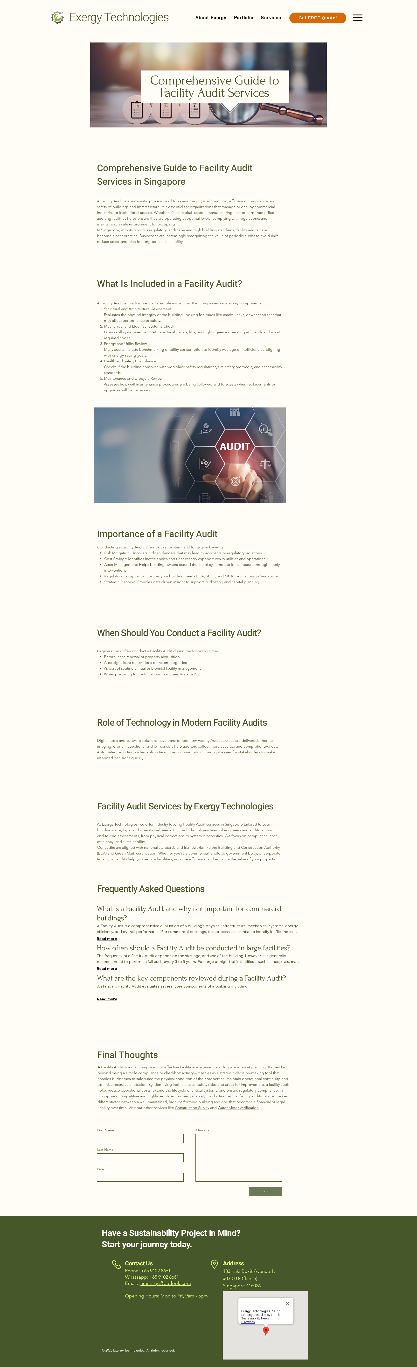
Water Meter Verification (238, 1107)
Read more (107, 938)
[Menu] (357, 17)
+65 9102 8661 (164, 1277)
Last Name (105, 1149)
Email (101, 1169)
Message (202, 1130)
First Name (105, 1130)
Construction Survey (192, 1107)
